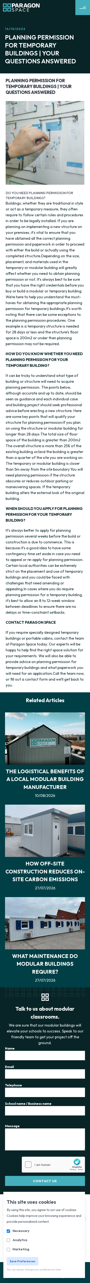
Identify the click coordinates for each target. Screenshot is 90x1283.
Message (12, 1126)
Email (9, 1067)
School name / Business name (28, 1103)
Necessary (21, 1231)
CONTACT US (45, 1181)
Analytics (20, 1240)
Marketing (21, 1249)
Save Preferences (22, 1261)
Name (10, 1048)
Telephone (13, 1085)
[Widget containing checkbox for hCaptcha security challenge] (53, 1165)
